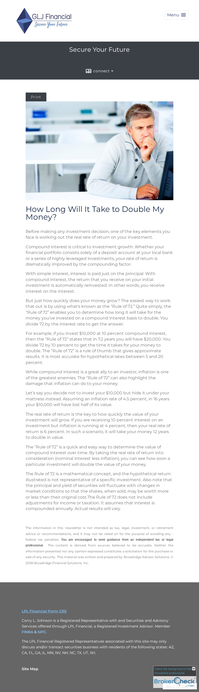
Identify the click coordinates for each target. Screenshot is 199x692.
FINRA (28, 632)
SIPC (42, 632)
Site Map (30, 669)
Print (36, 97)
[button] (176, 14)
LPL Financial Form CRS (44, 611)
